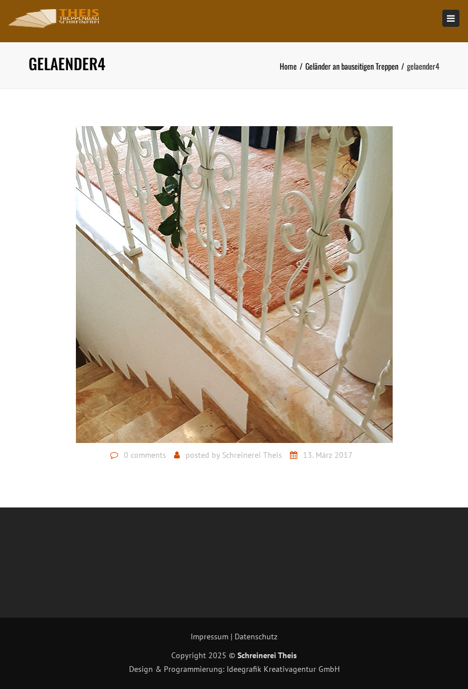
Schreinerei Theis (252, 455)
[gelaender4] (234, 284)
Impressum (209, 636)
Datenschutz (256, 636)
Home (288, 66)
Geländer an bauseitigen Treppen (351, 66)
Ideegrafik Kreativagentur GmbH (283, 669)
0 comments (145, 455)
